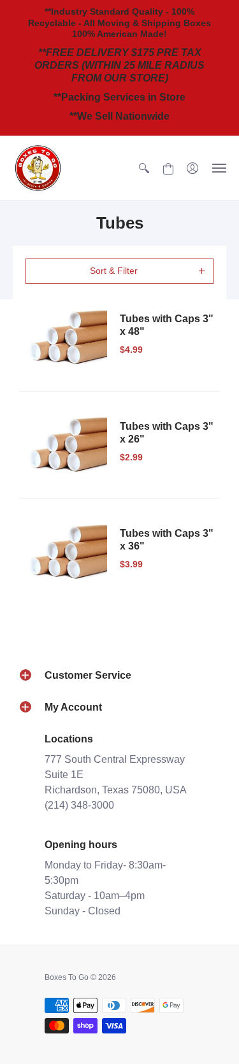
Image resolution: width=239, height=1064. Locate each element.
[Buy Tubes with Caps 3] (66, 337)
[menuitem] (144, 168)
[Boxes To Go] (38, 168)
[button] (144, 168)
